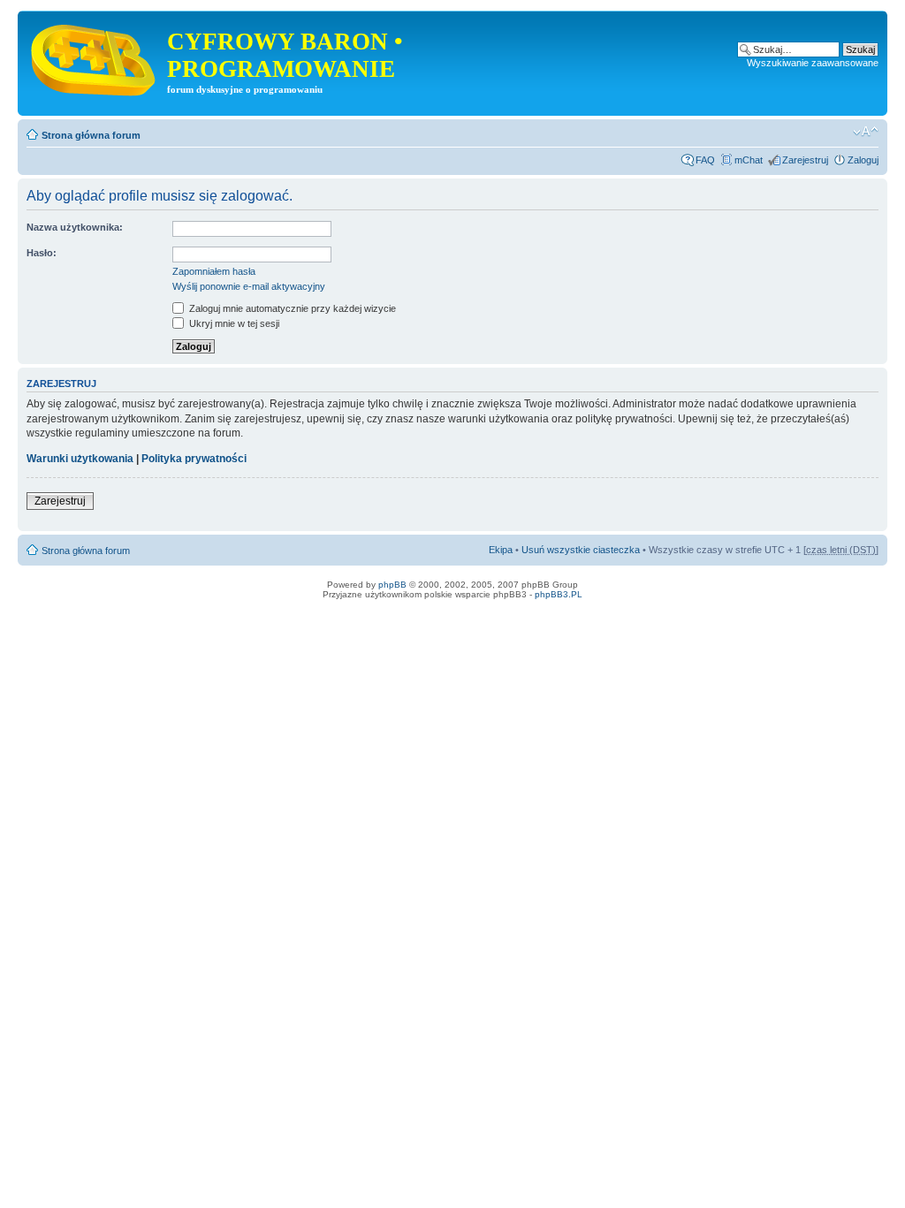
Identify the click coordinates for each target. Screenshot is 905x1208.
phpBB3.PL (558, 594)
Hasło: (42, 252)
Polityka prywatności (194, 458)
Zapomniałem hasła (213, 271)
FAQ (705, 160)
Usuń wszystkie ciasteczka (580, 549)
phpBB (392, 584)
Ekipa (501, 549)
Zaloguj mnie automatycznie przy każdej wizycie (291, 308)
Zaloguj (863, 160)
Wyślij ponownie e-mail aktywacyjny (248, 286)
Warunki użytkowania (80, 458)
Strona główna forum (91, 135)
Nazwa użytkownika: (75, 227)
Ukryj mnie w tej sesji (232, 323)
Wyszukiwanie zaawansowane (812, 62)
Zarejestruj (805, 160)
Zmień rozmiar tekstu (865, 132)
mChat (748, 160)
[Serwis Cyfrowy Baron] (94, 56)
